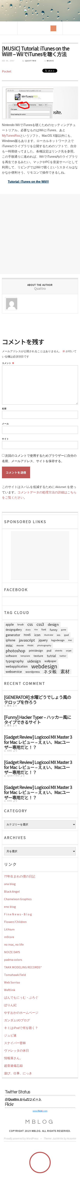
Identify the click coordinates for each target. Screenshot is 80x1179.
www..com (40, 1111)
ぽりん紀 (10, 1005)
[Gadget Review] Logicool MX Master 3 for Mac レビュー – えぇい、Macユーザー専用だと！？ (38, 741)
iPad (66, 634)
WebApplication (17, 666)
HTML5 (27, 635)
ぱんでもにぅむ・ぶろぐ (21, 997)
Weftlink (9, 990)
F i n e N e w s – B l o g (18, 914)
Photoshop (15, 650)
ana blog (10, 884)
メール (5, 424)
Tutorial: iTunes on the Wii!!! (28, 181)
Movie (20, 645)
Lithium (9, 929)
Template (25, 655)
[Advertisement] (40, 234)
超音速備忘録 (13, 1066)
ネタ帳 (50, 671)
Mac (70, 640)
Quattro (30, 61)
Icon (37, 635)
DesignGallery (14, 629)
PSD (49, 650)
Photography (44, 645)
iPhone (10, 640)
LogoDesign (57, 640)
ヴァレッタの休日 (16, 1050)
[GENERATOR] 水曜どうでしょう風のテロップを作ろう (37, 699)
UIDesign (34, 661)
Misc (9, 645)
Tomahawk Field (15, 975)
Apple (10, 624)
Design (53, 624)
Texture (38, 656)
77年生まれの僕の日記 (19, 876)
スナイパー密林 (15, 1043)
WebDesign (44, 666)
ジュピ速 (10, 1035)
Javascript (27, 640)
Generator (13, 635)
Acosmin (71, 1138)
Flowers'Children (15, 922)
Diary (28, 629)
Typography (15, 661)
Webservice (14, 671)
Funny (53, 630)
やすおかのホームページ (21, 1013)
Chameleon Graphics (18, 899)
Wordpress (32, 672)
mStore (9, 937)
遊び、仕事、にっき (18, 1073)
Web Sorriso (12, 982)
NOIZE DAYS (12, 952)
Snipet (68, 650)
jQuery (43, 640)
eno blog (10, 907)
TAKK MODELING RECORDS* (23, 967)
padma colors (13, 960)
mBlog (40, 1122)
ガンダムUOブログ (17, 1020)
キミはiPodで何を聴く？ (21, 1028)
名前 (4, 409)
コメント (8, 363)
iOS (58, 635)
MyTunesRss (11, 135)
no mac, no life (14, 944)
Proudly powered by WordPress (21, 1138)
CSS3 (40, 624)
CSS (30, 624)
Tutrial (51, 656)
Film (36, 629)
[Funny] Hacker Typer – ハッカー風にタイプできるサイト (37, 719)
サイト (5, 439)
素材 (65, 671)
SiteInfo (58, 650)
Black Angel (12, 891)
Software (11, 656)
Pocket (6, 71)
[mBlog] (40, 10)
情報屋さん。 (13, 1058)
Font (44, 629)
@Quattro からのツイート (23, 1099)
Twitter (63, 655)
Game (63, 629)
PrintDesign (36, 650)
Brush (20, 624)
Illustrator (48, 635)
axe (9, 750)
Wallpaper (50, 661)
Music (50, 61)
